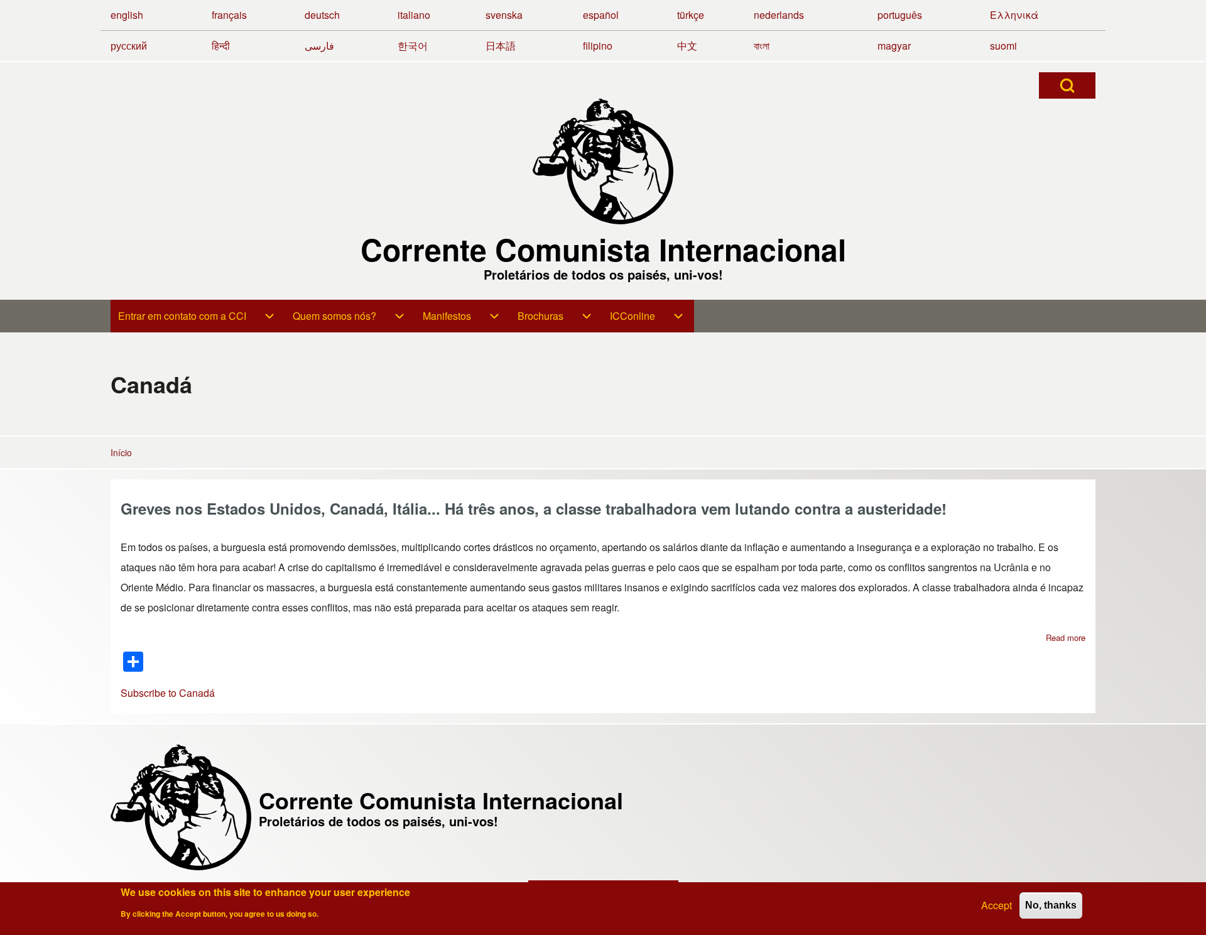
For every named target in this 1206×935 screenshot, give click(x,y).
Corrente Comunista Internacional (603, 249)
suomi (1003, 45)
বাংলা (761, 45)
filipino (597, 45)
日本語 (501, 45)
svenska (504, 15)
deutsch (322, 15)
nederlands (779, 15)
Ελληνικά (1014, 15)
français (229, 15)
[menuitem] (182, 316)
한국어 (413, 45)
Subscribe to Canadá (168, 693)
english (127, 15)
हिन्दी (221, 45)
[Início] (603, 161)
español (601, 15)
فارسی (319, 45)
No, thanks (1051, 905)
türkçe (690, 15)
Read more (1065, 637)
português (899, 15)
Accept (996, 905)
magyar (894, 45)
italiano (414, 15)
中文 (687, 45)
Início (121, 452)
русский (129, 45)
